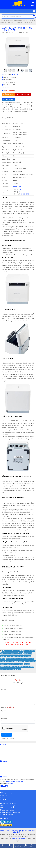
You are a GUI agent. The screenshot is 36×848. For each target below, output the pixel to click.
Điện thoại (4, 718)
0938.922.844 (18, 846)
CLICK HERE (17, 186)
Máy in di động (20, 666)
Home (2, 846)
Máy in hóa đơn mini (16, 661)
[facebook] (2, 786)
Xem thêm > (5, 88)
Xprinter (26, 653)
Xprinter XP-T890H (29, 651)
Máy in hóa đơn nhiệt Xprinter (9, 653)
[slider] (10, 707)
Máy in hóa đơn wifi (17, 664)
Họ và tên (4, 711)
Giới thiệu (4, 795)
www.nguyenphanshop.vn (19, 838)
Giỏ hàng (32, 846)
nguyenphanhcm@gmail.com (14, 781)
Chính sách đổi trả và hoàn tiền (11, 812)
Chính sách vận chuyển (8, 806)
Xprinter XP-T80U (11, 656)
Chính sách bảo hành (8, 808)
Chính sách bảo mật (7, 814)
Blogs (3, 797)
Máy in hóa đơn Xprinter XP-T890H (13, 651)
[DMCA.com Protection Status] (6, 825)
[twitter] (4, 786)
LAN (20, 192)
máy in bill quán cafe (12, 658)
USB (20, 190)
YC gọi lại (9, 846)
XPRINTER (14, 74)
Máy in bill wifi (11, 666)
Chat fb (25, 846)
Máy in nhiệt (27, 661)
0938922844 (9, 783)
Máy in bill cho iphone (15, 669)
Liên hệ (4, 777)
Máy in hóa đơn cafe (25, 658)
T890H (21, 653)
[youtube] (6, 786)
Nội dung (3, 689)
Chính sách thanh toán (8, 810)
